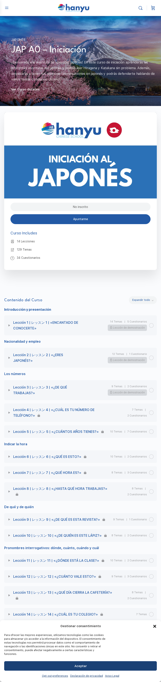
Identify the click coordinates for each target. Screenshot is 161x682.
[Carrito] (153, 8)
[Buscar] (141, 8)
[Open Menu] (6, 7)
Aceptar (80, 666)
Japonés (18, 39)
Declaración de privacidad (86, 675)
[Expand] (9, 325)
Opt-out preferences (55, 675)
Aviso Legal (112, 675)
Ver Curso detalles (25, 89)
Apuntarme (80, 219)
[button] (155, 626)
